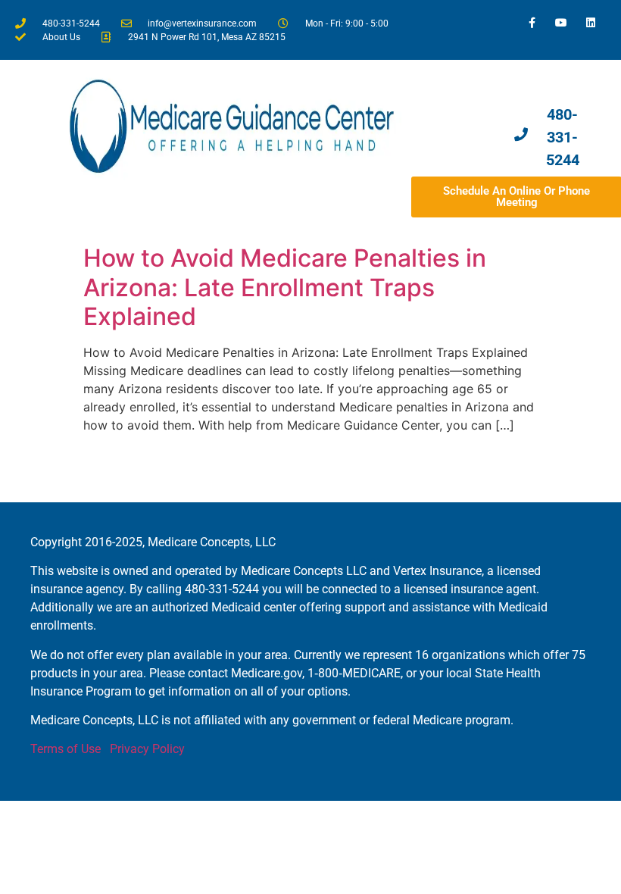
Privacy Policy (147, 749)
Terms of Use (65, 749)
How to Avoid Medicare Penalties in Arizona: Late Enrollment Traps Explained (284, 287)
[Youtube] (561, 22)
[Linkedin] (591, 22)
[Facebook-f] (531, 22)
